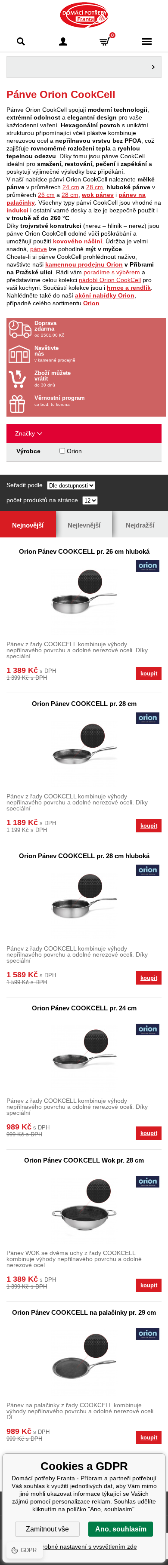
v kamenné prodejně (54, 353)
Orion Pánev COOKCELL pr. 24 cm (84, 1008)
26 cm (46, 194)
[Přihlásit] (63, 41)
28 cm (94, 187)
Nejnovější (28, 525)
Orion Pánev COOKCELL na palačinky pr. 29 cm (84, 1312)
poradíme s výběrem (112, 272)
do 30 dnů (52, 378)
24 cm (70, 187)
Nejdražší (140, 525)
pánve (38, 248)
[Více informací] (84, 67)
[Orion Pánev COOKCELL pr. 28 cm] (84, 754)
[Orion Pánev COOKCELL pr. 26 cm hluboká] (84, 601)
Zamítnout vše (47, 1529)
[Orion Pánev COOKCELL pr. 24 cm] (84, 1058)
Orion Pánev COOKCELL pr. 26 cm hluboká (84, 551)
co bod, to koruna (59, 401)
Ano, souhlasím (120, 1529)
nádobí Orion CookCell (110, 279)
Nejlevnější (84, 525)
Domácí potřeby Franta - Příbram (84, 15)
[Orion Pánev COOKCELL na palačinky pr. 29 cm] (84, 1362)
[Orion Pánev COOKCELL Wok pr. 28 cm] (84, 1210)
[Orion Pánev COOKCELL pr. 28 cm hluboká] (84, 906)
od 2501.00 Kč (49, 329)
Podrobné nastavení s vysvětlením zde (84, 1546)
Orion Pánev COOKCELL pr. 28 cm (84, 703)
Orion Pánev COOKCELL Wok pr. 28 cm (84, 1160)
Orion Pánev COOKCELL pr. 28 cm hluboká (84, 855)
